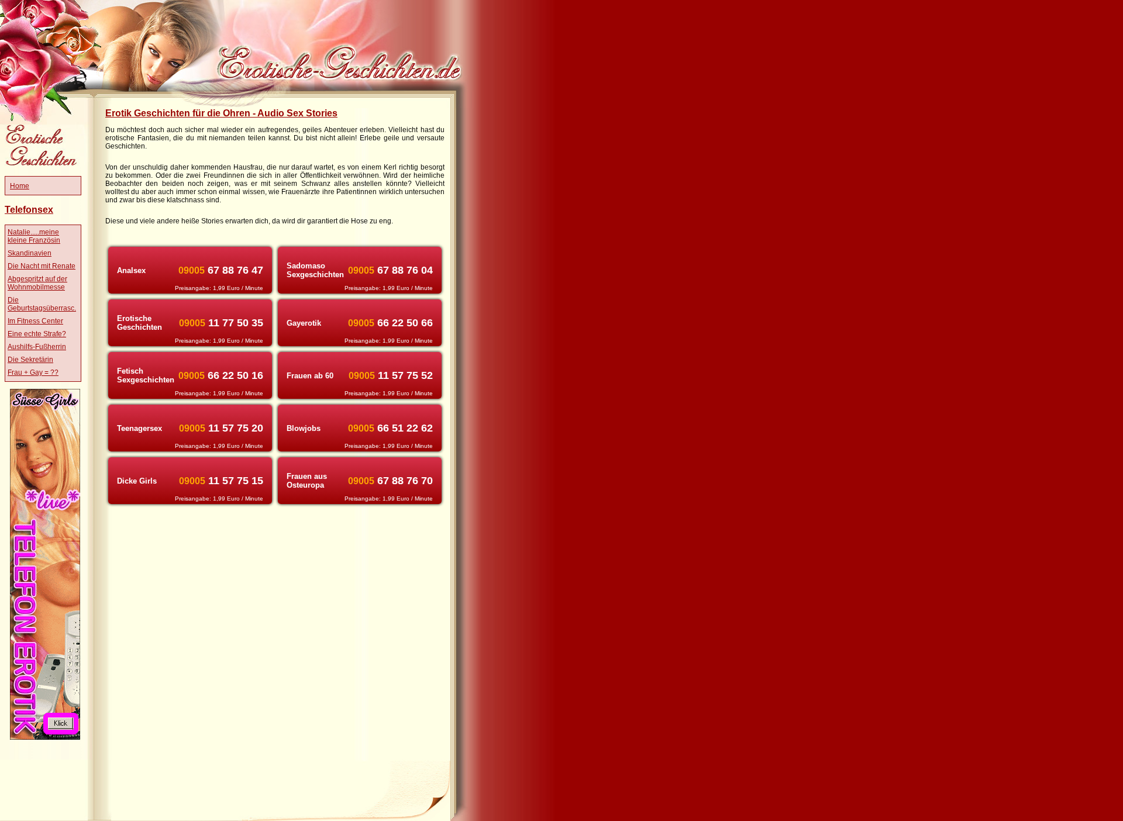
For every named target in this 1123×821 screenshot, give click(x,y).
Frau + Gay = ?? (33, 372)
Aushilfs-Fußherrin (37, 347)
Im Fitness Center (35, 321)
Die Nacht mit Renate (41, 266)
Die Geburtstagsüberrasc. (42, 304)
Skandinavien (29, 253)
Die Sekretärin (30, 360)
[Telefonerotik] (45, 737)
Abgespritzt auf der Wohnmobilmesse (37, 283)
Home (19, 186)
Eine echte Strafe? (37, 334)
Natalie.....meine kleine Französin (34, 236)
